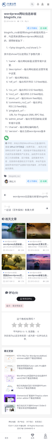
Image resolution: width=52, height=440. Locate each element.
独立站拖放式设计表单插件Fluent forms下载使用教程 (31, 386)
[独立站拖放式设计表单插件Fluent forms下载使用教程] (10, 388)
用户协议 (20, 421)
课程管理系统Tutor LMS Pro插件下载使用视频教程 (31, 367)
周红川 (12, 181)
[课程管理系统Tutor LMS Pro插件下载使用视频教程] (10, 368)
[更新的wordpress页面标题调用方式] (13, 262)
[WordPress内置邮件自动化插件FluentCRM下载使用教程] (10, 378)
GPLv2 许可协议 (17, 146)
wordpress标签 (11, 241)
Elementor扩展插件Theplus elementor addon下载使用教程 (32, 396)
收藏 (45, 28)
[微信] (6, 138)
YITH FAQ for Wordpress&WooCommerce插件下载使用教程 (32, 357)
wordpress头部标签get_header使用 (13, 245)
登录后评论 (27, 299)
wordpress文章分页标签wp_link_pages (38, 245)
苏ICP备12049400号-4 (26, 428)
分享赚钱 (33, 28)
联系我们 (38, 421)
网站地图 (12, 421)
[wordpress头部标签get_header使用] (13, 231)
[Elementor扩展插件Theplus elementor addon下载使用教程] (10, 398)
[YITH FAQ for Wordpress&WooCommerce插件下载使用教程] (10, 358)
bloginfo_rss (14, 176)
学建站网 (22, 426)
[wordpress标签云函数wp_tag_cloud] (38, 262)
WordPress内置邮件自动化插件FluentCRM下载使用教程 (32, 376)
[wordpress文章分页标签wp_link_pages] (38, 231)
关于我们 (29, 421)
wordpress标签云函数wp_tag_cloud (38, 276)
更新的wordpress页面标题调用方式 (13, 276)
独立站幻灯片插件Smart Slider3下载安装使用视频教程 (31, 406)
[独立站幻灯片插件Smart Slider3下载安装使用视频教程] (10, 408)
